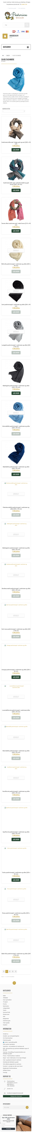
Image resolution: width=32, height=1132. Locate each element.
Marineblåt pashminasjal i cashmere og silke (16, 751)
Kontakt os (5, 1034)
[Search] (26, 25)
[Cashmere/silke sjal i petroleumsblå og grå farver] (16, 169)
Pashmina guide (7, 1040)
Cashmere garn (6, 1020)
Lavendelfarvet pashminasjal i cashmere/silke (16, 711)
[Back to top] (14, 983)
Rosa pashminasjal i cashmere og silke (16, 913)
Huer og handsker (7, 999)
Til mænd (5, 1002)
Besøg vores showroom (16, 1096)
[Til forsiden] (3, 55)
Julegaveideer (6, 1008)
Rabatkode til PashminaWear (10, 1068)
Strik (4, 1016)
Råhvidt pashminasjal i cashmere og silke (16, 264)
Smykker (5, 1024)
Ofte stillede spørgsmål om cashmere (12, 1064)
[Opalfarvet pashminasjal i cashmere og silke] (16, 818)
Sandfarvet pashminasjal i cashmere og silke (16, 792)
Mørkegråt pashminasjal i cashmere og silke (16, 386)
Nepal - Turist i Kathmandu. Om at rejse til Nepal (14, 1058)
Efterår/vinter (6, 1014)
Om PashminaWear (7, 1038)
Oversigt (5, 1072)
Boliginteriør (6, 1018)
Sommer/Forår (6, 1012)
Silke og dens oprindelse (9, 1044)
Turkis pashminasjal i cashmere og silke (16, 873)
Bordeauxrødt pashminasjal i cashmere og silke (16, 589)
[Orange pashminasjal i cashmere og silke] (16, 656)
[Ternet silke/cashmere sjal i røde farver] (16, 210)
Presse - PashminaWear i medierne (11, 1055)
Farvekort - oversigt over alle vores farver (12, 1066)
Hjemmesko (6, 1006)
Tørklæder (5, 997)
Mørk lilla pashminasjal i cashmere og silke (16, 954)
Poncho (5, 1004)
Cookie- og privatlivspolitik (11, 1042)
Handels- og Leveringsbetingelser (11, 1036)
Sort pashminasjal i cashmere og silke (16, 305)
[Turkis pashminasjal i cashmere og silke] (16, 859)
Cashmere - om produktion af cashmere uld (13, 1046)
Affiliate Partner (6, 1070)
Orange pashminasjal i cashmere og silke (16, 670)
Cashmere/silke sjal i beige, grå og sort (16, 143)
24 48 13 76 (24, 4)
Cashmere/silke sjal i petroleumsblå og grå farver (16, 183)
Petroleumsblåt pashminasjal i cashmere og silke (16, 508)
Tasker (4, 1010)
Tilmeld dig (8, 1128)
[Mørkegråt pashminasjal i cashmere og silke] (16, 372)
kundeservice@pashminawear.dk (15, 1093)
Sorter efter (6, 109)
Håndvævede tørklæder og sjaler (11, 1062)
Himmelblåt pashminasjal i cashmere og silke (16, 427)
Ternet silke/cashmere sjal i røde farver (16, 224)
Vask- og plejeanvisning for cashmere (12, 1060)
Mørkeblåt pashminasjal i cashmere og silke (16, 467)
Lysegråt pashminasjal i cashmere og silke (16, 345)
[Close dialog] (30, 1116)
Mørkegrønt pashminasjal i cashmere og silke (16, 548)
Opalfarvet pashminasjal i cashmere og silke (16, 832)
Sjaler (8, 55)
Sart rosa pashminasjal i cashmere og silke (16, 629)
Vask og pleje (6, 1022)
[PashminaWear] (16, 15)
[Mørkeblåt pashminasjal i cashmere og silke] (16, 453)
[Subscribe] (27, 1107)
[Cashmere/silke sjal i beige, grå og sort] (16, 129)
